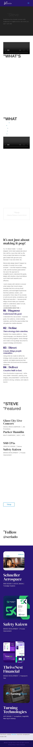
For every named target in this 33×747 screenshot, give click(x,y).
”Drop (9, 504)
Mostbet (14, 734)
